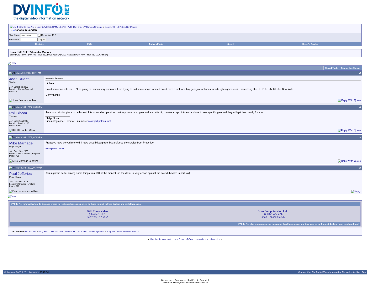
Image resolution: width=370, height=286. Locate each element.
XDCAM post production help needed (203, 239)
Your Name (14, 35)
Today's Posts (156, 44)
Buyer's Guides (310, 44)
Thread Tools (331, 68)
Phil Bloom (18, 113)
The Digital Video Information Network (331, 272)
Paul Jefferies (20, 174)
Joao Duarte (19, 79)
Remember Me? (48, 35)
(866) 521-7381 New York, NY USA (97, 214)
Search (230, 44)
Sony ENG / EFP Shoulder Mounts (121, 27)
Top (364, 272)
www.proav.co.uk (54, 148)
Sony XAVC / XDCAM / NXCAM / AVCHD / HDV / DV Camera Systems (70, 27)
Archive (356, 272)
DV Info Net (29, 27)
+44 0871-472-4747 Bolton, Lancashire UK (273, 214)
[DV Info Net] (41, 19)
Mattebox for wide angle (161, 239)
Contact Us (304, 272)
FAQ (89, 44)
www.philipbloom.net (99, 121)
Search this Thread (350, 68)
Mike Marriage (21, 143)
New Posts (179, 239)
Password (14, 39)
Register (39, 44)
